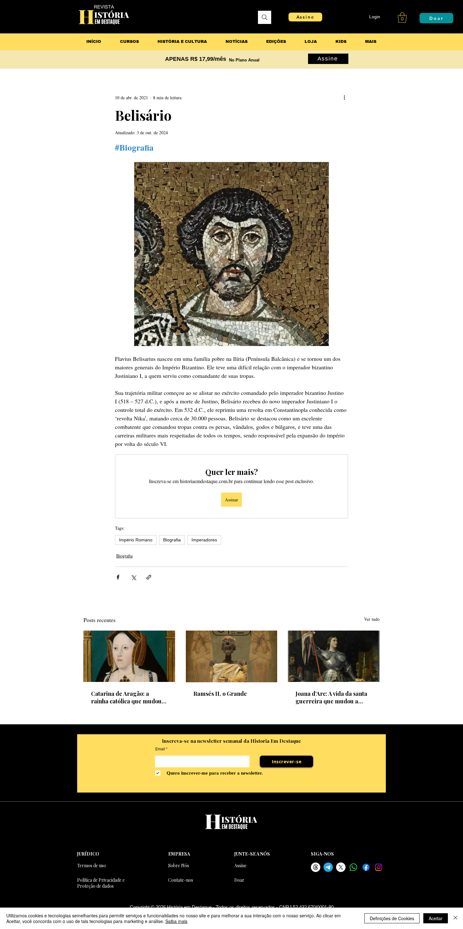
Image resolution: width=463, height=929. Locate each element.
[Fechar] (455, 918)
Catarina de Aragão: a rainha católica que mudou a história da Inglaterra (128, 697)
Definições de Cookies (392, 918)
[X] (341, 867)
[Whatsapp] (353, 867)
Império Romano (135, 539)
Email (160, 749)
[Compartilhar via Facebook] (118, 577)
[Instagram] (378, 867)
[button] (402, 17)
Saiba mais (176, 921)
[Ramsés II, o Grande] (231, 656)
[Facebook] (366, 867)
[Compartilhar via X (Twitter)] (133, 577)
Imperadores (204, 539)
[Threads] (315, 867)
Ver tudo (372, 619)
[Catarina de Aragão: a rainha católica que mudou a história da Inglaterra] (129, 656)
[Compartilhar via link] (149, 577)
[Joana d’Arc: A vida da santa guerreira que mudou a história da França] (334, 656)
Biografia (172, 539)
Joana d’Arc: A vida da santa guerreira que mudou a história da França (331, 697)
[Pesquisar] (264, 17)
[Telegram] (328, 867)
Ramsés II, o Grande (220, 693)
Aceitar (436, 918)
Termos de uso (91, 865)
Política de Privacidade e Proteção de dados (101, 883)
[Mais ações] (344, 97)
